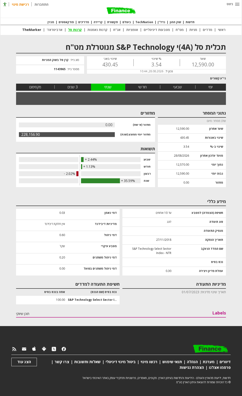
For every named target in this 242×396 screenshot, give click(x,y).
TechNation (144, 22)
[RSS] (14, 349)
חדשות (190, 22)
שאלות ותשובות (87, 362)
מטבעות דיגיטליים (157, 30)
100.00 (60, 300)
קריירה (98, 22)
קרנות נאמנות (97, 30)
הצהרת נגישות (192, 367)
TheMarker (31, 30)
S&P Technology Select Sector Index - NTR (92, 300)
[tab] (210, 87)
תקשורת (112, 22)
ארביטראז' (54, 30)
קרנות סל (75, 30)
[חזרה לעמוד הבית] (121, 11)
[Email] (24, 349)
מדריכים (83, 22)
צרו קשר (62, 362)
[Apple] (34, 349)
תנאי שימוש (172, 362)
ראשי (221, 30)
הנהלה (192, 362)
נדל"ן (161, 22)
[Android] (44, 349)
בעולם (126, 22)
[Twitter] (54, 349)
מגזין (51, 22)
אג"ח (117, 30)
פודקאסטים (66, 22)
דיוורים (225, 362)
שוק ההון (175, 22)
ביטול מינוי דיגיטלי (121, 362)
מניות (193, 30)
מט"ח (180, 30)
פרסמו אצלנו (220, 367)
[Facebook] (64, 349)
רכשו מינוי (149, 362)
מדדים (207, 30)
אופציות (132, 30)
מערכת (209, 362)
